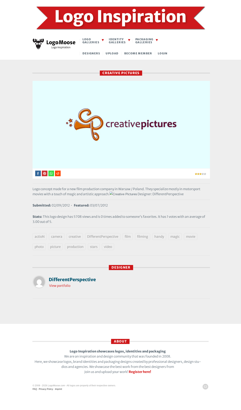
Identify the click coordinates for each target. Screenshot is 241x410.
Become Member (138, 53)
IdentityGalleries (117, 41)
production (75, 247)
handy (159, 237)
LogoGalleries (90, 41)
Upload (112, 53)
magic (175, 237)
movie (190, 237)
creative (75, 237)
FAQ (35, 389)
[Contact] (205, 387)
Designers (91, 53)
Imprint (58, 389)
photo (39, 247)
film (128, 237)
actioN (40, 237)
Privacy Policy (46, 389)
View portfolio (59, 286)
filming (142, 237)
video (108, 247)
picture (55, 247)
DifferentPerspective (102, 237)
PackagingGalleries (144, 41)
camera (56, 237)
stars (94, 247)
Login (163, 53)
